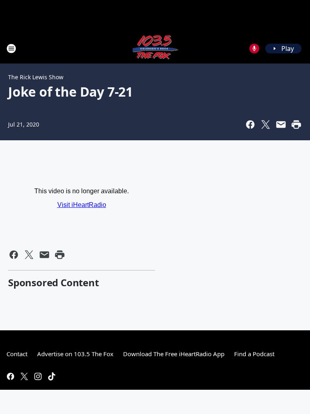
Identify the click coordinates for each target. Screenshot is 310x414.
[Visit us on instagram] (38, 376)
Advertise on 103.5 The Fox (75, 354)
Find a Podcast (254, 354)
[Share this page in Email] (281, 124)
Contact (16, 354)
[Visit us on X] (24, 376)
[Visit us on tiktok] (52, 376)
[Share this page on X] (265, 124)
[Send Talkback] (254, 48)
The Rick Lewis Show (35, 77)
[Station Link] (155, 48)
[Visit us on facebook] (10, 376)
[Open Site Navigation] (11, 48)
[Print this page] (296, 124)
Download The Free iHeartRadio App (173, 354)
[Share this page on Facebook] (250, 124)
